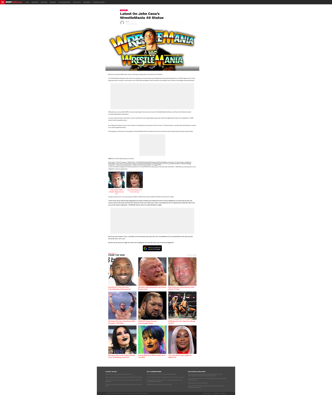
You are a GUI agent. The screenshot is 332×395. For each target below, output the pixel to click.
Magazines (86, 2)
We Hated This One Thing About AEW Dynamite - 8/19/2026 (121, 322)
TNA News (53, 2)
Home (27, 2)
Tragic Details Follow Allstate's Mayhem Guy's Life (116, 191)
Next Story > (112, 253)
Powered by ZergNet (192, 255)
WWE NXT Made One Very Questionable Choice (147, 322)
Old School (77, 2)
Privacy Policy (207, 393)
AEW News (44, 2)
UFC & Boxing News (64, 2)
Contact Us (223, 393)
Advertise (215, 393)
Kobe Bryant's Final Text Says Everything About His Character (119, 288)
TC (128, 21)
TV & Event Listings (98, 2)
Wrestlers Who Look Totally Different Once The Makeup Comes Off (121, 356)
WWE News (34, 2)
